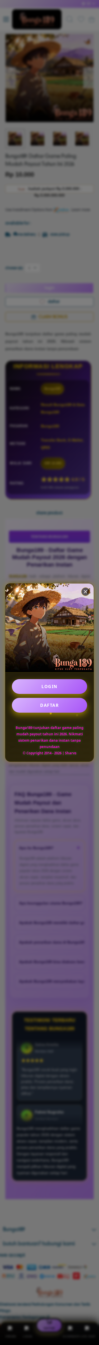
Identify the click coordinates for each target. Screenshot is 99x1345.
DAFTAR (49, 705)
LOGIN (49, 686)
